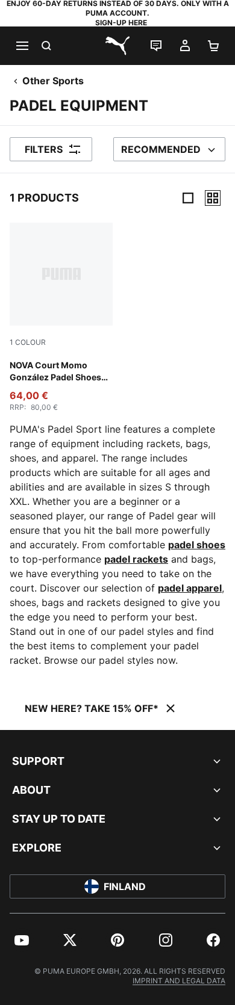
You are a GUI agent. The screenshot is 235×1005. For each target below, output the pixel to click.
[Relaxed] (212, 198)
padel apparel (190, 588)
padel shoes (196, 545)
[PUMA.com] (117, 46)
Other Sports (53, 81)
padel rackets (136, 559)
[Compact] (188, 198)
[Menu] (22, 46)
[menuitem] (22, 940)
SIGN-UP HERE (121, 22)
